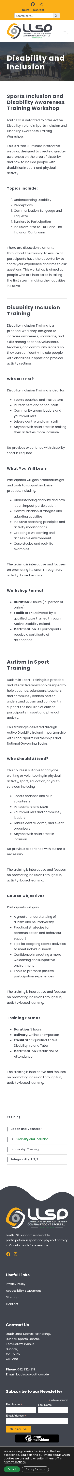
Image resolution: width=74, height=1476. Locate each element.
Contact (38, 10)
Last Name (45, 1404)
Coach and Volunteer (26, 1129)
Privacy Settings (35, 1469)
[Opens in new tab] (33, 4)
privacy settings (15, 1462)
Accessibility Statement (23, 1290)
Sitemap (12, 1297)
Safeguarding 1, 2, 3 (24, 1159)
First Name (14, 1404)
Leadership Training (24, 1149)
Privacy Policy (15, 1284)
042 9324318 (26, 1369)
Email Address (16, 1416)
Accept (12, 1469)
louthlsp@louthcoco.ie (32, 1374)
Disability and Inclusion (32, 1139)
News (25, 10)
